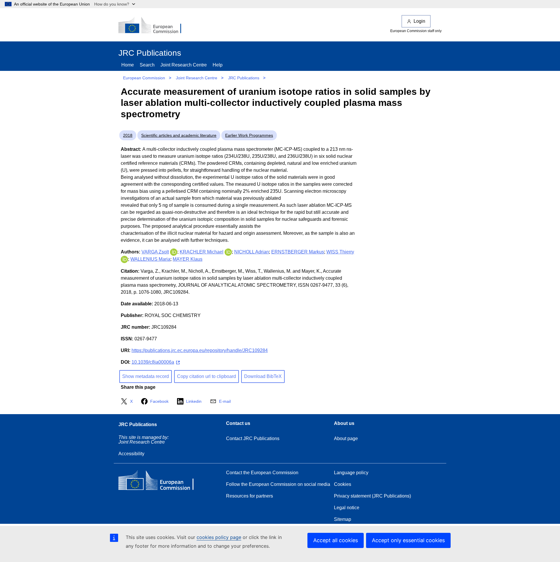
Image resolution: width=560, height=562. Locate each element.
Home (127, 64)
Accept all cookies (335, 540)
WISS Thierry (340, 251)
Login (419, 21)
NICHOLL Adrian (251, 251)
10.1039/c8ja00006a (153, 362)
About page (346, 438)
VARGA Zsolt (155, 251)
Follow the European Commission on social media (278, 484)
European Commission (144, 78)
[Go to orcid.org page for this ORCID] (173, 251)
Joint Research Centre (183, 64)
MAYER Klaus (187, 259)
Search (147, 64)
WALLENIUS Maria (150, 259)
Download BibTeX (263, 376)
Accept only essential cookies (408, 540)
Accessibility (131, 453)
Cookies (342, 484)
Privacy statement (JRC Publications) (372, 495)
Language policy (351, 472)
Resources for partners (249, 495)
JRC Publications (243, 78)
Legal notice (346, 507)
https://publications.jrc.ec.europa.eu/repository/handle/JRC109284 (200, 350)
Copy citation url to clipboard (206, 376)
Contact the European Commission (262, 472)
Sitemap (342, 519)
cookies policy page (219, 537)
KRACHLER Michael (201, 251)
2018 (127, 135)
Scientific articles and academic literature (178, 135)
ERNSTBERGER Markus (297, 251)
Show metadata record (145, 376)
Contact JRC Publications (252, 438)
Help (218, 64)
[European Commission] (153, 25)
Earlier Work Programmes (249, 135)
